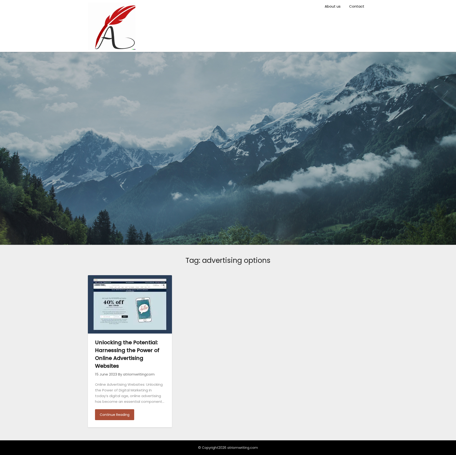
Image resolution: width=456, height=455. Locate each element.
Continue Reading (114, 414)
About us (333, 6)
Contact (356, 6)
